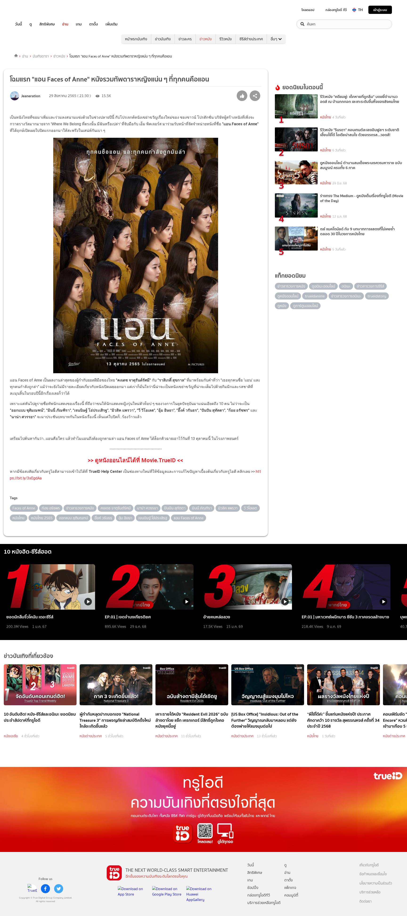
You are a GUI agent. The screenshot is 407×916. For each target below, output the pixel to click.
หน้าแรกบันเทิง (136, 39)
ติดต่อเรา (365, 901)
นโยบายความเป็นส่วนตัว (375, 883)
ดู (30, 24)
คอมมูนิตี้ (291, 895)
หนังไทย (325, 117)
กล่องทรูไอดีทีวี (258, 895)
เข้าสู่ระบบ (380, 9)
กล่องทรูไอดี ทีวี (336, 9)
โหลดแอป (307, 9)
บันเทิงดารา (41, 56)
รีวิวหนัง (226, 39)
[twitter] (58, 888)
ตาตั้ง (93, 24)
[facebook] (45, 888)
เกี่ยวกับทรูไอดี (369, 865)
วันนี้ (18, 24)
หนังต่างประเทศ (91, 736)
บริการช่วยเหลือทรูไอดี (264, 902)
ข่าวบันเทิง (163, 39)
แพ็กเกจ (290, 887)
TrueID (29, 10)
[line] (32, 888)
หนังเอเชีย (11, 736)
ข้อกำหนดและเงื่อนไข (373, 874)
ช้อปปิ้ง (252, 887)
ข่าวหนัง (205, 39)
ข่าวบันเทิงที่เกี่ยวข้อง (28, 656)
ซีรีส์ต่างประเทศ (251, 39)
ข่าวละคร (185, 39)
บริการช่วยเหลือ (369, 892)
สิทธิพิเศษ (47, 24)
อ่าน (65, 24)
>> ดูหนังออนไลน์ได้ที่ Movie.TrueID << (135, 460)
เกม (79, 24)
